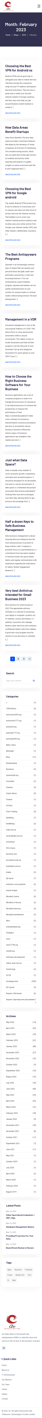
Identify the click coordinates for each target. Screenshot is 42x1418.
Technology (10, 969)
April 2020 (10, 1174)
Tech (29, 1275)
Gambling (10, 818)
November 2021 (12, 1131)
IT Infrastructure (8, 1375)
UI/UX (8, 975)
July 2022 (10, 1083)
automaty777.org (13, 733)
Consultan (10, 781)
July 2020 (10, 1168)
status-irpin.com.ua (13, 963)
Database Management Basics (20, 1227)
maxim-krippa (11, 890)
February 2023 (12, 1040)
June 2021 (10, 1149)
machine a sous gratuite (15, 884)
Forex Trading (11, 811)
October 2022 (11, 1065)
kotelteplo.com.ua (13, 866)
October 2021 (11, 1137)
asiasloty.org (11, 727)
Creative (9, 787)
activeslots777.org (13, 721)
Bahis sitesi (11, 745)
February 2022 (12, 1113)
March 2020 (11, 1180)
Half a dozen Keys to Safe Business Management (19, 525)
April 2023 (10, 1028)
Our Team (5, 1384)
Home (4, 1365)
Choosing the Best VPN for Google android (18, 193)
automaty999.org (13, 739)
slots (8, 939)
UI (8, 1280)
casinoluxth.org (12, 775)
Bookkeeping (11, 763)
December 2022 (12, 1052)
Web (14, 1280)
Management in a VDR (20, 319)
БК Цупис (10, 987)
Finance (9, 799)
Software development (15, 957)
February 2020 (12, 1186)
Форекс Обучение (14, 993)
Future (9, 1275)
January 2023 (11, 1046)
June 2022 (10, 1089)
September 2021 (13, 1143)
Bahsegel (10, 751)
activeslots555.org (13, 715)
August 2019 (11, 1192)
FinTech (9, 805)
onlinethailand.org (13, 927)
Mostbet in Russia (13, 902)
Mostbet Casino (12, 896)
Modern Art (20, 1275)
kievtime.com (11, 854)
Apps (9, 1270)
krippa (8, 872)
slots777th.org (12, 945)
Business (10, 769)
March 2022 (11, 1107)
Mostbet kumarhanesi (15, 914)
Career (4, 1389)
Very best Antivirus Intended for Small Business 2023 (18, 595)
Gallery (4, 1394)
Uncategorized (12, 113)
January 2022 (11, 1119)
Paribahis (10, 933)
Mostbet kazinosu (13, 908)
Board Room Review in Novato (20, 1248)
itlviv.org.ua (10, 848)
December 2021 (12, 1125)
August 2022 (11, 1077)
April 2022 (10, 1101)
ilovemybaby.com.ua (14, 836)
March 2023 (11, 1034)
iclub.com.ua (11, 830)
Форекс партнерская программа (20, 999)
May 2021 (10, 1155)
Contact (5, 1399)
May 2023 (10, 1022)
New (8, 921)
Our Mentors (7, 1380)
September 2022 (13, 1071)
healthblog (10, 824)
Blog (8, 757)
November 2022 (12, 1058)
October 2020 (11, 1161)
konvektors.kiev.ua (13, 860)
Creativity (28, 1270)
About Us (5, 1370)
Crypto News (11, 793)
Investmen (10, 842)
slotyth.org (10, 951)
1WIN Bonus (11, 708)
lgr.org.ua (9, 878)
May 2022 (10, 1095)
